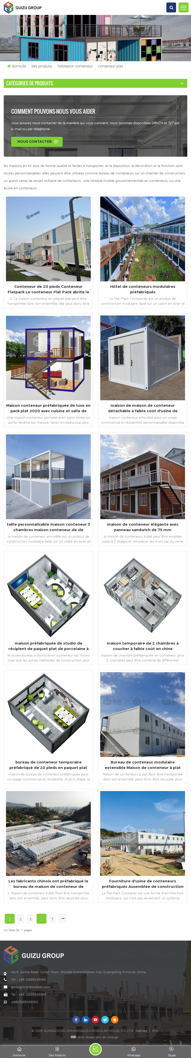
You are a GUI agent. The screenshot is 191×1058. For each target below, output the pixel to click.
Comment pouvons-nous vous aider (53, 111)
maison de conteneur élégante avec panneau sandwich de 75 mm (143, 527)
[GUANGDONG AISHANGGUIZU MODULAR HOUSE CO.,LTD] (23, 14)
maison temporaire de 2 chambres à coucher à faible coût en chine (143, 646)
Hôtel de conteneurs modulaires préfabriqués (142, 289)
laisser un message (95, 1049)
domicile (19, 66)
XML (155, 1031)
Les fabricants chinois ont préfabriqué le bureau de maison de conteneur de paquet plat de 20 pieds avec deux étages (48, 884)
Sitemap (141, 1031)
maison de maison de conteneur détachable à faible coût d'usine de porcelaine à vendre (143, 408)
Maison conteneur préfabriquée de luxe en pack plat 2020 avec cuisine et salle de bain (48, 408)
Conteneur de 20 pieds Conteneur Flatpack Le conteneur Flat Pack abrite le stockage (48, 289)
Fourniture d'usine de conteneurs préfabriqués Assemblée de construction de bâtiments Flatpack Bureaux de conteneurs (143, 884)
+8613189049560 (24, 1002)
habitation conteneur (75, 66)
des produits (41, 66)
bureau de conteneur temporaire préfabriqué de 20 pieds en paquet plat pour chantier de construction (48, 765)
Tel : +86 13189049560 (28, 979)
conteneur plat (110, 66)
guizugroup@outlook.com (30, 987)
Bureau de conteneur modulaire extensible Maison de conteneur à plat (143, 765)
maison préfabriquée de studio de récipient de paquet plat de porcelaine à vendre (48, 646)
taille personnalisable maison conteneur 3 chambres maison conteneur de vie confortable (48, 527)
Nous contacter (34, 141)
